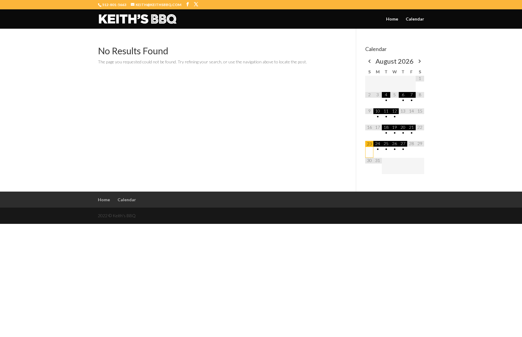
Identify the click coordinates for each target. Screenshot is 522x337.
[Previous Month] (369, 61)
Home (392, 19)
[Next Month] (420, 61)
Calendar (415, 19)
